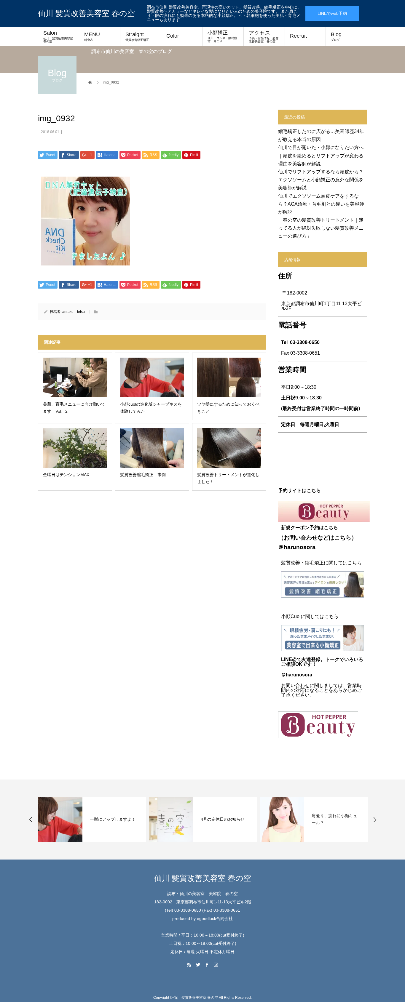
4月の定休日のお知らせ (223, 819)
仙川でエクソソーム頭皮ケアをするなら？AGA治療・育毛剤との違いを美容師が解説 (321, 204)
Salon (59, 36)
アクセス (263, 36)
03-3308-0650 (305, 342)
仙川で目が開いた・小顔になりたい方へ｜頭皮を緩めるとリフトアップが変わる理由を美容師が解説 (320, 155)
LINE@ (289, 659)
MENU (92, 36)
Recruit (298, 36)
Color (172, 36)
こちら (342, 537)
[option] (92, 819)
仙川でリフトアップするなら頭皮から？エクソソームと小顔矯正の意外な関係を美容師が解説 (320, 179)
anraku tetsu (73, 312)
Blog (336, 36)
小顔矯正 (222, 36)
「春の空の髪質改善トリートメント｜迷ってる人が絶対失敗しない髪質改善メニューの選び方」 (320, 228)
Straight (137, 36)
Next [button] (375, 819)
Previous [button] (31, 819)
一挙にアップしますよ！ (112, 819)
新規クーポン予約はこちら (309, 527)
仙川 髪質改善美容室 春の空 (86, 13)
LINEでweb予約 (332, 13)
